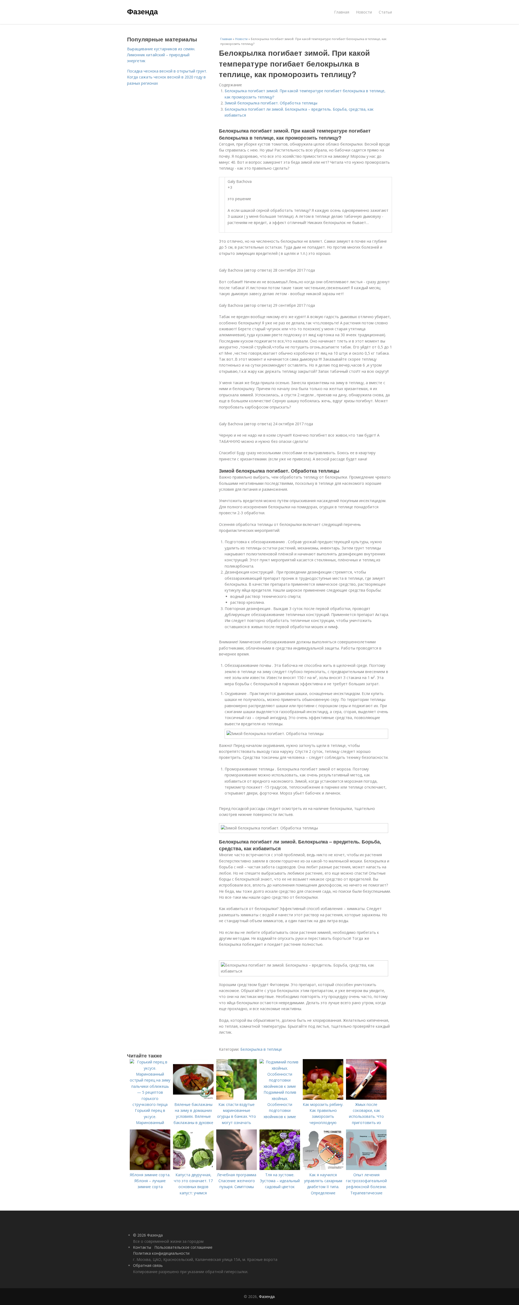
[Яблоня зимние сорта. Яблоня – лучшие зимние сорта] (150, 1168)
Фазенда (142, 11)
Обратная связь (148, 1265)
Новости (364, 12)
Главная (341, 12)
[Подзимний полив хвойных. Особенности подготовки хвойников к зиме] (280, 1086)
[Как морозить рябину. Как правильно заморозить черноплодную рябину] (323, 1098)
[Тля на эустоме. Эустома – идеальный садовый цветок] (280, 1168)
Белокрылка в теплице (261, 1049)
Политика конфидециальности (161, 1253)
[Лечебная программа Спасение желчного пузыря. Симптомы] (236, 1168)
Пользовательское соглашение (183, 1247)
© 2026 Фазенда (148, 1235)
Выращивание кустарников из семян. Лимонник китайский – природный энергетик (161, 55)
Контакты (142, 1247)
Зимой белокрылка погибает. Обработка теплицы (271, 103)
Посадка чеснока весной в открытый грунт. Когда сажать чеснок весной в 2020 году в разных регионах (167, 77)
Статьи (385, 12)
